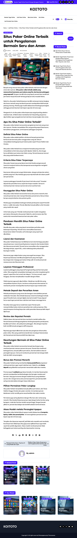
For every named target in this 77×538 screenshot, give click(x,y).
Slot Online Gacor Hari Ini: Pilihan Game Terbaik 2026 (63, 51)
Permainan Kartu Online (20, 55)
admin (31, 453)
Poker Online (36, 54)
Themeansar (51, 535)
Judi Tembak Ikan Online (11, 21)
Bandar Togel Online (9, 17)
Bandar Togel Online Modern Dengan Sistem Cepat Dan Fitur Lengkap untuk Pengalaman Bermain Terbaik (64, 76)
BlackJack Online (32, 17)
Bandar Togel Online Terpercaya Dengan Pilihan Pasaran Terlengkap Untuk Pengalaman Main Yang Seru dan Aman (64, 59)
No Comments (23, 50)
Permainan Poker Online (26, 55)
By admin (8, 50)
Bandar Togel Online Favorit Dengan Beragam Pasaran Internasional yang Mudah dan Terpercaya (64, 85)
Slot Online (41, 17)
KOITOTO (38, 9)
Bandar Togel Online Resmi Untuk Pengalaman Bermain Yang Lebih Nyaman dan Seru (64, 67)
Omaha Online (15, 54)
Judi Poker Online (21, 17)
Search (59, 33)
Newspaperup (43, 535)
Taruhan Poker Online (45, 55)
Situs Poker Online (40, 55)
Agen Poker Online (6, 55)
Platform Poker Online (32, 55)
